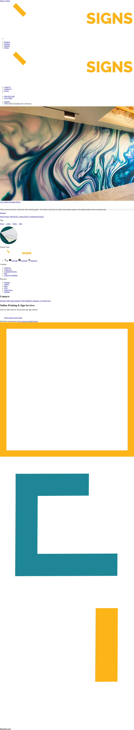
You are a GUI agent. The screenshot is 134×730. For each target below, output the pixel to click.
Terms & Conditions (11, 275)
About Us (7, 87)
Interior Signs (4, 217)
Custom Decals (24, 217)
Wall (20, 224)
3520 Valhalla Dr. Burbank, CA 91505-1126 (36, 301)
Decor (2, 224)
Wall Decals (14, 217)
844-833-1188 (4, 301)
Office (15, 224)
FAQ (6, 288)
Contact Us (8, 89)
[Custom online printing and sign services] (9, 316)
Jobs (5, 273)
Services (7, 44)
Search (6, 91)
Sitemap (7, 292)
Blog (5, 286)
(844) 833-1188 (9, 96)
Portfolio (7, 46)
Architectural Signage (36, 217)
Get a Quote (8, 98)
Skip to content (5, 1)
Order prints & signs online (13, 318)
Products (7, 42)
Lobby (8, 224)
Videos (6, 48)
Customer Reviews (10, 272)
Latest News (8, 290)
